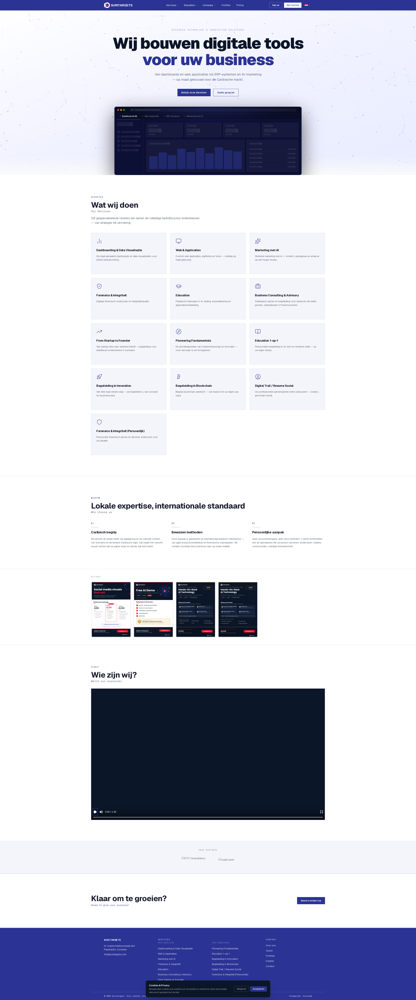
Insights (270, 961)
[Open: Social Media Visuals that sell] (111, 609)
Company (208, 5)
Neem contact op (311, 900)
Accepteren (258, 989)
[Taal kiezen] (307, 5)
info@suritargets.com (115, 954)
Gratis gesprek (226, 92)
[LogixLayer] (226, 861)
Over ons (271, 945)
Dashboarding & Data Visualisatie (175, 948)
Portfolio (226, 5)
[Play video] (95, 812)
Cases (269, 950)
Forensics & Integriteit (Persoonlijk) (230, 974)
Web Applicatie (151, 116)
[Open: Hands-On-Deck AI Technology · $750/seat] (195, 609)
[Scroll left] (91, 610)
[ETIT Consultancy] (193, 861)
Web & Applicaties (167, 953)
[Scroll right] (325, 610)
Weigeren (241, 989)
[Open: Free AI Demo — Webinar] (153, 609)
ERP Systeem (172, 116)
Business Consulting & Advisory (175, 974)
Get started (293, 5)
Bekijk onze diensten (194, 92)
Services (171, 5)
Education (189, 5)
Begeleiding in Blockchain (225, 964)
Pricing (240, 5)
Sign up (275, 5)
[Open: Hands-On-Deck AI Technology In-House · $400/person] (237, 609)
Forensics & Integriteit (169, 964)
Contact (270, 966)
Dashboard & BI (129, 116)
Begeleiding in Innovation (225, 958)
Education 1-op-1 (221, 953)
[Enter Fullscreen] (321, 812)
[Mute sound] (101, 812)
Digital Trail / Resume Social (226, 969)
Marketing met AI (195, 116)
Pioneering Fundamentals (225, 948)
